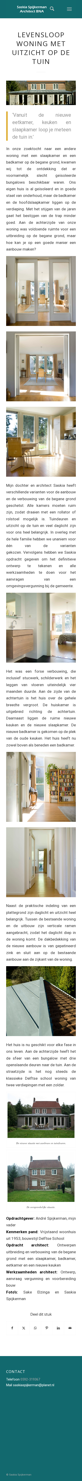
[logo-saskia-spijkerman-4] (34, 9)
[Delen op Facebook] (12, 1328)
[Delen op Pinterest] (47, 1328)
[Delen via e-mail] (70, 1328)
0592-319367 (30, 1379)
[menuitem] (48, 9)
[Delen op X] (24, 1328)
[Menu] (69, 9)
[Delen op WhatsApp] (35, 1328)
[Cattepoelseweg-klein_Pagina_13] (41, 93)
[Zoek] (48, 9)
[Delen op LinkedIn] (58, 1328)
